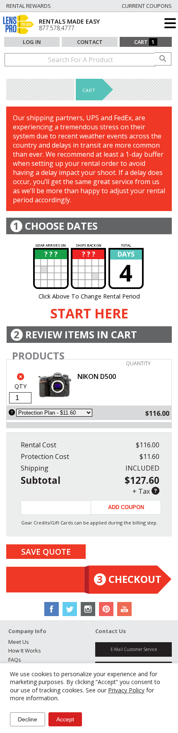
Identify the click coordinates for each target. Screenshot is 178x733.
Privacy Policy (126, 690)
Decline (27, 719)
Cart (144, 42)
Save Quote (46, 551)
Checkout (129, 579)
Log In (32, 42)
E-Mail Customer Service (134, 649)
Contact (90, 42)
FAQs (14, 659)
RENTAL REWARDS (28, 6)
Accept (65, 719)
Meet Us (18, 642)
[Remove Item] (20, 376)
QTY (20, 386)
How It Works (24, 650)
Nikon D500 (96, 376)
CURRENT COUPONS (147, 6)
